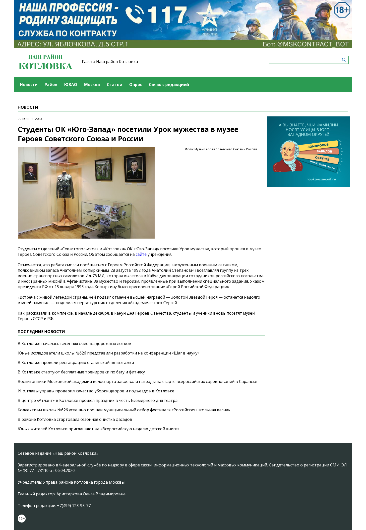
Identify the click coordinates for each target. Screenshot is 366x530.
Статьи (114, 84)
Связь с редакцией (169, 84)
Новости (29, 84)
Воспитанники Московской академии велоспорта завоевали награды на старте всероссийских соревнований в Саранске (137, 381)
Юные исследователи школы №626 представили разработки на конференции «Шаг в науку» (108, 353)
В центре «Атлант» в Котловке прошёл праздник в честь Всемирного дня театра (98, 400)
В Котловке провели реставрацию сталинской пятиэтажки (76, 362)
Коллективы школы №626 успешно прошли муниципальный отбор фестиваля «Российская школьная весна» (124, 410)
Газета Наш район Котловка (110, 62)
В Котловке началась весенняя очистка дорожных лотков (74, 343)
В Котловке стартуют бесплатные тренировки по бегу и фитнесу (81, 372)
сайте (141, 254)
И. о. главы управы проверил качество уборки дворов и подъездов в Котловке (96, 391)
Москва (92, 84)
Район (51, 84)
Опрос (135, 84)
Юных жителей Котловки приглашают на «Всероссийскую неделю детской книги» (99, 429)
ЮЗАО (70, 84)
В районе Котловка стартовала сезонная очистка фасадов (75, 419)
